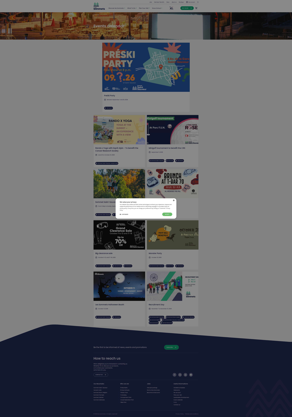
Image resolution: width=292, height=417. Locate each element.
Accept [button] (167, 214)
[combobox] (174, 200)
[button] (124, 214)
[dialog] (146, 208)
